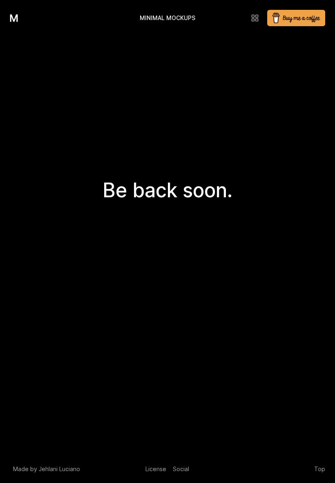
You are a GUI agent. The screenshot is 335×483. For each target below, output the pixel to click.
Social (181, 468)
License (155, 468)
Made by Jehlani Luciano (46, 468)
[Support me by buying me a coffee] (296, 18)
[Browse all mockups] (255, 18)
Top (319, 468)
